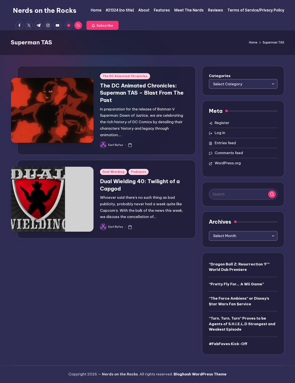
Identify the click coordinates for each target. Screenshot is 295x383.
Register (222, 122)
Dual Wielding (113, 171)
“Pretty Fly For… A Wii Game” (236, 284)
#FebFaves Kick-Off (228, 343)
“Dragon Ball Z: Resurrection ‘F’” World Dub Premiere (239, 267)
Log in (220, 132)
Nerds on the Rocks (44, 10)
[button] (102, 25)
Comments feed (229, 152)
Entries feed (225, 143)
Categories (219, 75)
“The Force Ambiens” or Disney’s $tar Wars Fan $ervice (239, 301)
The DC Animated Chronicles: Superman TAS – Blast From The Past (142, 92)
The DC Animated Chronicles (125, 76)
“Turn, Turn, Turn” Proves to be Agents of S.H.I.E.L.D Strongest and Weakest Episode (242, 324)
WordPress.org (228, 163)
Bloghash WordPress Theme (200, 374)
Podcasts (138, 171)
